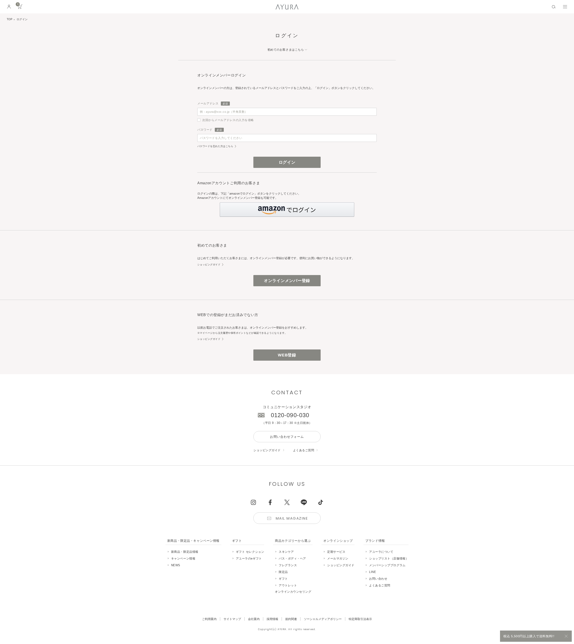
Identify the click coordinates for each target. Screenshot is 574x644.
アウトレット (288, 585)
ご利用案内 (209, 619)
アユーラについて (381, 551)
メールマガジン (337, 558)
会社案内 (254, 619)
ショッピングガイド (208, 264)
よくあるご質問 (303, 450)
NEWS (175, 565)
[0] (20, 8)
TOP (9, 19)
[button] (287, 209)
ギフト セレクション (250, 551)
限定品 (283, 571)
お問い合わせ (378, 578)
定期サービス (336, 551)
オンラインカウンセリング (293, 591)
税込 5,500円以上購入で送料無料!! (528, 636)
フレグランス (288, 565)
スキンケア (286, 551)
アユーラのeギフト (249, 558)
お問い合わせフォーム (287, 436)
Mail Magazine (292, 518)
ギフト (283, 578)
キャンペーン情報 (183, 558)
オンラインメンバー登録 (287, 280)
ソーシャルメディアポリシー (323, 619)
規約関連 (291, 619)
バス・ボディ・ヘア (292, 558)
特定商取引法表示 (360, 619)
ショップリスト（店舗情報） (389, 558)
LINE (372, 571)
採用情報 (272, 619)
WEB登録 (287, 355)
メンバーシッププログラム (387, 565)
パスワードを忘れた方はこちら (215, 146)
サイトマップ (232, 619)
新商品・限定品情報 (184, 551)
